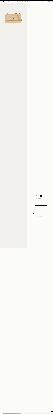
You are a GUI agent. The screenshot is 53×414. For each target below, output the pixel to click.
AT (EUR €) (42, 1)
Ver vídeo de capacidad (40, 216)
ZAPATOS (20, 1)
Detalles (33, 213)
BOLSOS (17, 1)
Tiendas (46, 1)
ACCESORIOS (25, 1)
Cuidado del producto (34, 214)
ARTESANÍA (28, 1)
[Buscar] (51, 1)
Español (44, 1)
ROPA (22, 1)
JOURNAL (31, 1)
